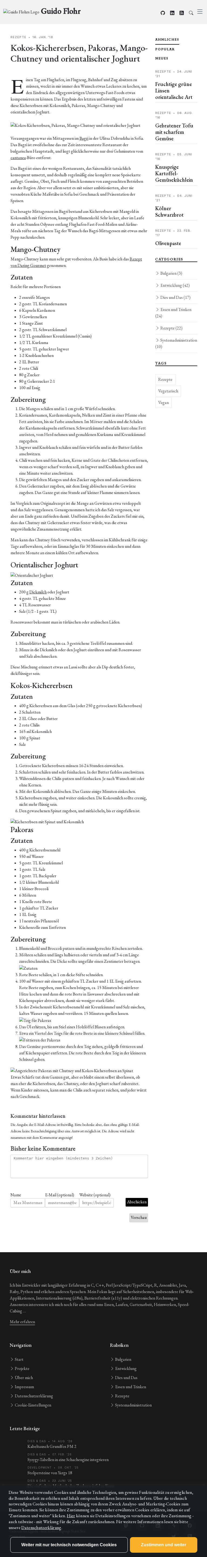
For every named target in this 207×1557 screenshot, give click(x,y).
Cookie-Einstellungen (32, 1405)
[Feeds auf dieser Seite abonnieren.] (182, 13)
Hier (71, 1516)
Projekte (21, 1368)
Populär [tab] (165, 49)
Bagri (84, 138)
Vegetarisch (168, 391)
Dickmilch (38, 592)
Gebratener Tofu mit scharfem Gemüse (174, 132)
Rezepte (171, 328)
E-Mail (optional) (59, 1195)
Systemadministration (176, 343)
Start (18, 1359)
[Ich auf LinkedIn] (172, 13)
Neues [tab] (161, 58)
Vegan (163, 402)
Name (16, 1195)
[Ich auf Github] (163, 13)
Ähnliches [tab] (167, 39)
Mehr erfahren (22, 1322)
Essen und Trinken (173, 313)
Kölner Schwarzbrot (169, 211)
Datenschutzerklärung (33, 1396)
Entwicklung (175, 285)
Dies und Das (175, 297)
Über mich (23, 1377)
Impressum (24, 1387)
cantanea (18, 157)
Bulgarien (171, 273)
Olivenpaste (168, 243)
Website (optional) (95, 1195)
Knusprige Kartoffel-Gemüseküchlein (174, 173)
